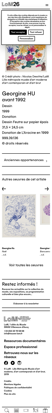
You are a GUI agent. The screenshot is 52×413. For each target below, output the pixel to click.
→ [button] (47, 189)
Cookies (8, 390)
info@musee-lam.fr (13, 333)
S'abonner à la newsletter (26, 303)
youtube (13, 363)
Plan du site (10, 394)
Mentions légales (12, 384)
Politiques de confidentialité (18, 387)
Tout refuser (36, 32)
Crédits (7, 381)
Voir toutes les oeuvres (26, 265)
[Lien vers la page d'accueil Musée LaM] (10, 5)
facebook (6, 363)
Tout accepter (18, 32)
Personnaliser (26, 38)
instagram (19, 363)
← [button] (4, 189)
